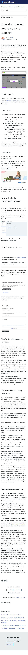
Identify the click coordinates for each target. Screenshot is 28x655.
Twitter (5, 581)
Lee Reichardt (9, 37)
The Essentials (21, 6)
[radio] (9, 590)
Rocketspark (4, 6)
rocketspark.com (21, 257)
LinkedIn (7, 581)
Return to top (5, 602)
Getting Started (12, 6)
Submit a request (20, 597)
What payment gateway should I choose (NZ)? (13, 625)
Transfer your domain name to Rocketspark (13, 628)
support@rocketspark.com (13, 100)
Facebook (2, 581)
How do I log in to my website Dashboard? (12, 617)
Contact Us (10, 644)
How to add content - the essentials (10, 614)
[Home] (8, 2)
